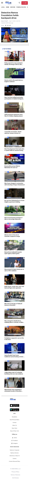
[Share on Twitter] (7, 25)
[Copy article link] (10, 25)
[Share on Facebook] (5, 25)
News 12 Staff (4, 21)
